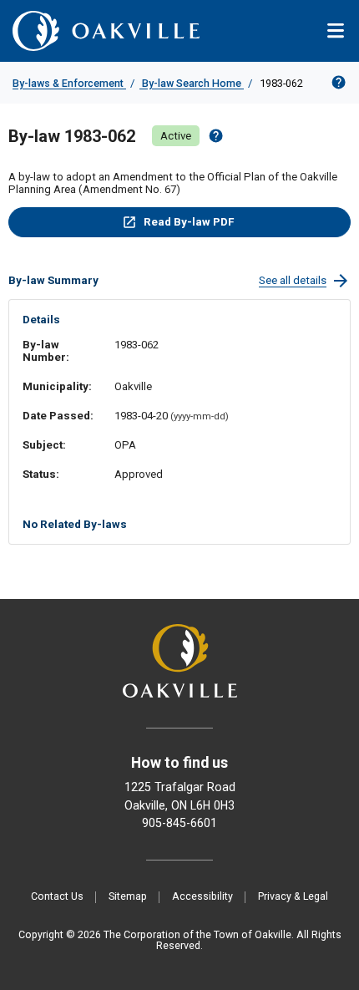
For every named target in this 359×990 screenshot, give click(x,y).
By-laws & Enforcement (69, 83)
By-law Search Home (191, 83)
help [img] (216, 136)
